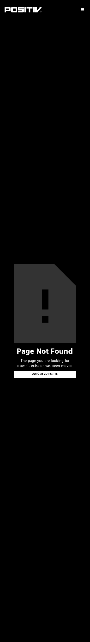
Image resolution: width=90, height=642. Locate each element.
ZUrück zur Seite (45, 374)
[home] (23, 9)
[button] (83, 10)
